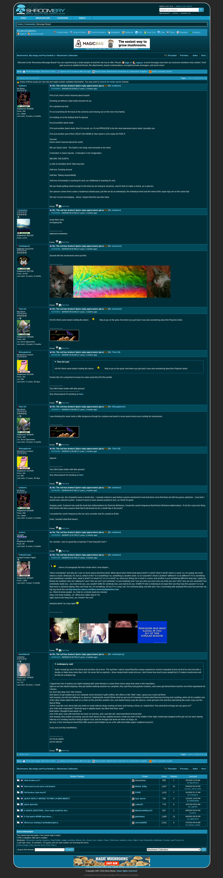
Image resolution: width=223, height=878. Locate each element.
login (127, 63)
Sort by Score (39, 845)
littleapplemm (118, 407)
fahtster (79, 840)
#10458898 (55, 89)
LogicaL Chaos (103, 840)
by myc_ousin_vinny (193, 789)
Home (23, 18)
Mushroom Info (43, 18)
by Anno (193, 813)
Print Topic (51, 845)
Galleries (129, 32)
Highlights (115, 32)
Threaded (171, 55)
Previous (184, 55)
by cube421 (193, 807)
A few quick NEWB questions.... (38, 816)
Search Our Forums (184, 6)
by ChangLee (193, 795)
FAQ (140, 32)
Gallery (82, 18)
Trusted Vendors (98, 32)
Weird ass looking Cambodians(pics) (41, 823)
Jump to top (24, 754)
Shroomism (30, 840)
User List (151, 32)
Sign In (23, 34)
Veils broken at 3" (32, 780)
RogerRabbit (55, 840)
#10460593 (55, 490)
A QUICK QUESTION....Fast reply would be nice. (46, 810)
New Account (164, 13)
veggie (64, 840)
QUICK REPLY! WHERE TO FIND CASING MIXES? (47, 798)
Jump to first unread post (29, 78)
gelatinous (140, 816)
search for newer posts (110, 82)
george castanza (42, 840)
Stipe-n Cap (138, 840)
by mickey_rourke (193, 825)
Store (172, 32)
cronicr (129, 840)
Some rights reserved (127, 871)
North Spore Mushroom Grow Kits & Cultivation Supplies (121, 71)
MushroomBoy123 (143, 810)
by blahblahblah (193, 801)
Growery (196, 32)
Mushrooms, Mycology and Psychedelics (36, 55)
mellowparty (118, 654)
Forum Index (62, 32)
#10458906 (55, 213)
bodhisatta (158, 840)
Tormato (166, 840)
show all (202, 78)
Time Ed (116, 352)
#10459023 (55, 312)
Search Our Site (166, 6)
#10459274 (55, 410)
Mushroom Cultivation (67, 55)
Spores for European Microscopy (75, 71)
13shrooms (114, 840)
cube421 (139, 804)
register (139, 63)
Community (62, 18)
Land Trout (174, 840)
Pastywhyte (148, 840)
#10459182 (55, 355)
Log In (175, 13)
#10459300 (55, 451)
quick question (31, 804)
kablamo (116, 86)
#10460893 (55, 535)
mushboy (71, 840)
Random (184, 32)
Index (195, 55)
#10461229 (55, 558)
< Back (189, 78)
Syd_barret (140, 798)
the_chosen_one (89, 840)
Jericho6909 (141, 823)
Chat (162, 32)
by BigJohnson (193, 783)
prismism (116, 246)
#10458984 (55, 249)
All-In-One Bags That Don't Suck (41, 71)
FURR (138, 792)
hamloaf (123, 840)
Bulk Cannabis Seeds (162, 71)
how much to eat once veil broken (39, 786)
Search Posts (79, 32)
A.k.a (182, 840)
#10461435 (55, 657)
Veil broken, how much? (35, 792)
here (81, 394)
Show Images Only (25, 845)
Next (203, 55)
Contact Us (185, 13)
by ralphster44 (193, 819)
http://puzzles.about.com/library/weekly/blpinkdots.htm (94, 589)
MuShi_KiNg (141, 786)
